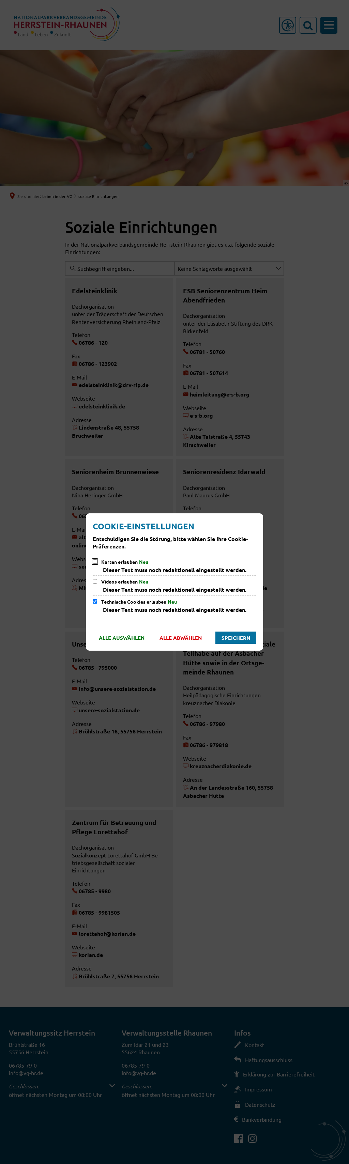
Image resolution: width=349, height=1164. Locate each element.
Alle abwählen (181, 637)
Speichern (236, 637)
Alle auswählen (122, 637)
